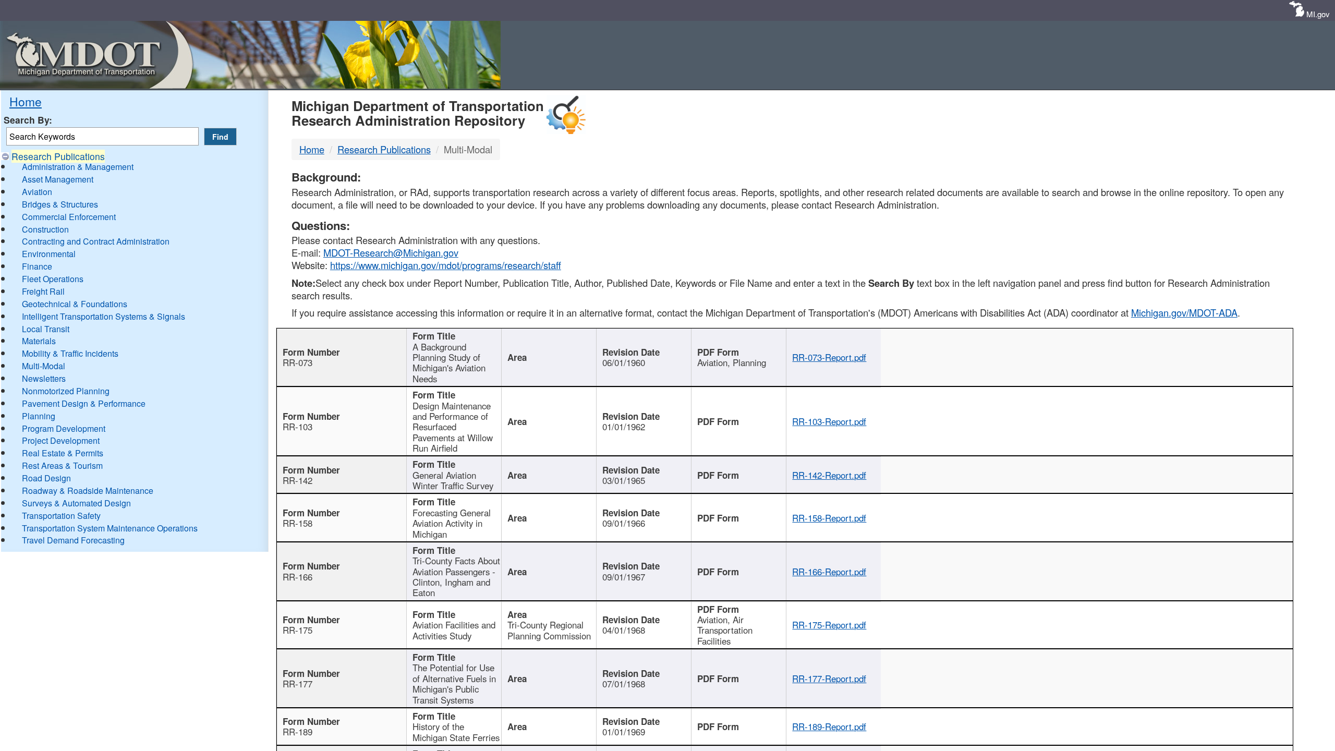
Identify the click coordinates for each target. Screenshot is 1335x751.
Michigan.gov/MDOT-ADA (1184, 312)
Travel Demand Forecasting (73, 540)
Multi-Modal (43, 366)
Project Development (61, 440)
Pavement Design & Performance (83, 403)
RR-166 (297, 577)
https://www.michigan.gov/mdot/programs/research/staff (445, 265)
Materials (39, 341)
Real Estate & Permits (62, 453)
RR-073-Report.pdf (829, 357)
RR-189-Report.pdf (829, 726)
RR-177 (297, 683)
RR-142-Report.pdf (829, 475)
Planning (38, 416)
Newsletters (44, 378)
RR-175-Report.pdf (829, 625)
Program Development (63, 428)
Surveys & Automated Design (76, 503)
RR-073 (297, 362)
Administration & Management (78, 167)
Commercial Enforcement (69, 217)
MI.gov (1318, 13)
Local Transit (45, 329)
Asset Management (57, 179)
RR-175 (297, 630)
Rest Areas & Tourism (62, 465)
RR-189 (297, 731)
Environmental (49, 254)
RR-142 (297, 480)
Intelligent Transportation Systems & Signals (103, 316)
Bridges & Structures (60, 204)
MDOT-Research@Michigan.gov (390, 252)
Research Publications (58, 156)
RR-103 (297, 426)
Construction (45, 229)
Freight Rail (43, 291)
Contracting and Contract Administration (95, 241)
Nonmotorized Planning (66, 391)
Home (25, 101)
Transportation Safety (61, 516)
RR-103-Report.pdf (829, 421)
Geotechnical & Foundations (74, 304)
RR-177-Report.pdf (829, 678)
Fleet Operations (52, 279)
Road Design (46, 478)
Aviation (37, 192)
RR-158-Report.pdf (829, 518)
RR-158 (297, 523)
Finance (37, 266)
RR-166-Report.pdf (829, 571)
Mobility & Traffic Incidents (70, 353)
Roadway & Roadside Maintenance (87, 490)
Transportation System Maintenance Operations (110, 528)
